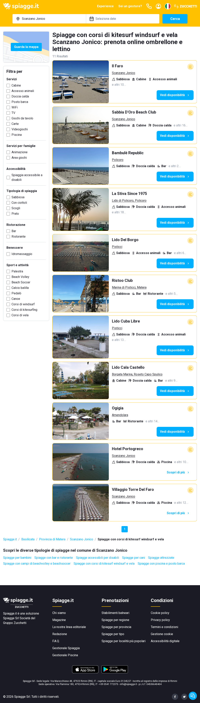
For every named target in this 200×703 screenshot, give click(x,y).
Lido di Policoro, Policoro (129, 200)
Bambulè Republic (128, 153)
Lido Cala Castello (128, 367)
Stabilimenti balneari (115, 613)
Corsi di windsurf (23, 304)
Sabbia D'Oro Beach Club (134, 112)
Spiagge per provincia (116, 627)
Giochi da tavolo (22, 118)
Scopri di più (176, 472)
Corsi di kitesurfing (24, 310)
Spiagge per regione (115, 620)
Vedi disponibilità (172, 95)
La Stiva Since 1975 (129, 193)
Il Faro (117, 66)
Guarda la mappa (26, 47)
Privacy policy (160, 620)
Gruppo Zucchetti (14, 623)
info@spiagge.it (128, 684)
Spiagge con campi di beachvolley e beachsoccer (37, 563)
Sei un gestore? (130, 6)
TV (13, 113)
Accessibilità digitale (165, 641)
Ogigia (117, 408)
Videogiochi (20, 129)
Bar (14, 231)
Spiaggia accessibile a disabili (27, 177)
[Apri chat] (193, 696)
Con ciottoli (19, 203)
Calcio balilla (20, 288)
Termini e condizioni (164, 627)
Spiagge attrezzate (161, 558)
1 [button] (125, 529)
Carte (15, 124)
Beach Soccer (21, 282)
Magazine (59, 620)
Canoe (16, 299)
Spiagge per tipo (113, 634)
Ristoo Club (122, 280)
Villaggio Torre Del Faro (133, 489)
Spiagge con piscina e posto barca (161, 563)
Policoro (117, 160)
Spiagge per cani (133, 558)
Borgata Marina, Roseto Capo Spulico (137, 374)
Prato (15, 213)
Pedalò (16, 293)
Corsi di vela (20, 315)
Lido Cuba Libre (126, 321)
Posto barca (20, 102)
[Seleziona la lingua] (168, 6)
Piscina (17, 135)
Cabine (16, 85)
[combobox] (49, 18)
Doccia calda (20, 96)
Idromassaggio (22, 254)
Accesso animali (23, 91)
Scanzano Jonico (123, 73)
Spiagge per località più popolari (124, 641)
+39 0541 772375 (108, 684)
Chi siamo (59, 613)
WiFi (15, 107)
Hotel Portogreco (127, 448)
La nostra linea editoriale (69, 627)
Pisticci (117, 247)
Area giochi (19, 158)
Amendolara (120, 415)
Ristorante (19, 236)
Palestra (17, 271)
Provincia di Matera (52, 539)
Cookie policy (160, 613)
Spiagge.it (10, 539)
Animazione (20, 152)
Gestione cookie (162, 634)
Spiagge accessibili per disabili (97, 558)
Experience (105, 6)
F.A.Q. (56, 641)
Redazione (59, 634)
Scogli (16, 208)
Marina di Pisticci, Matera (129, 287)
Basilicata (28, 539)
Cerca (175, 19)
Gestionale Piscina (65, 655)
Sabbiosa (18, 197)
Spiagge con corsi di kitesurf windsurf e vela (104, 563)
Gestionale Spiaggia (66, 648)
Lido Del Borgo (125, 239)
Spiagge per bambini (17, 558)
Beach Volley (20, 277)
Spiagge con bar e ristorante (53, 558)
